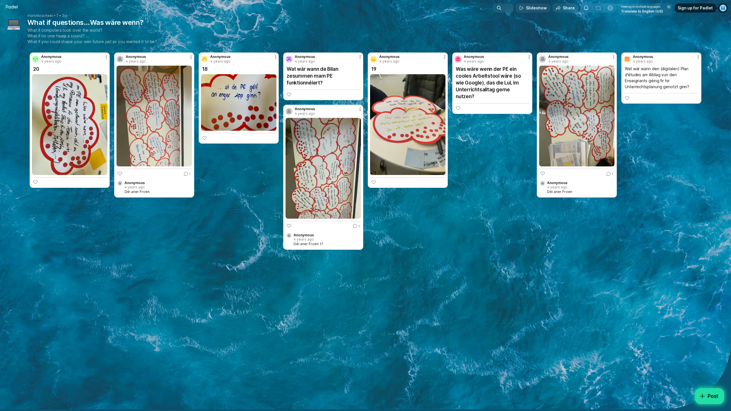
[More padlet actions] (610, 8)
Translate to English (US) (642, 11)
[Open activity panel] (586, 8)
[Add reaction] (35, 182)
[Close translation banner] (668, 7)
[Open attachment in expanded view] (69, 124)
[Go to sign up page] (723, 8)
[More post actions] (106, 57)
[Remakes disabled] (598, 8)
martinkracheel (40, 16)
